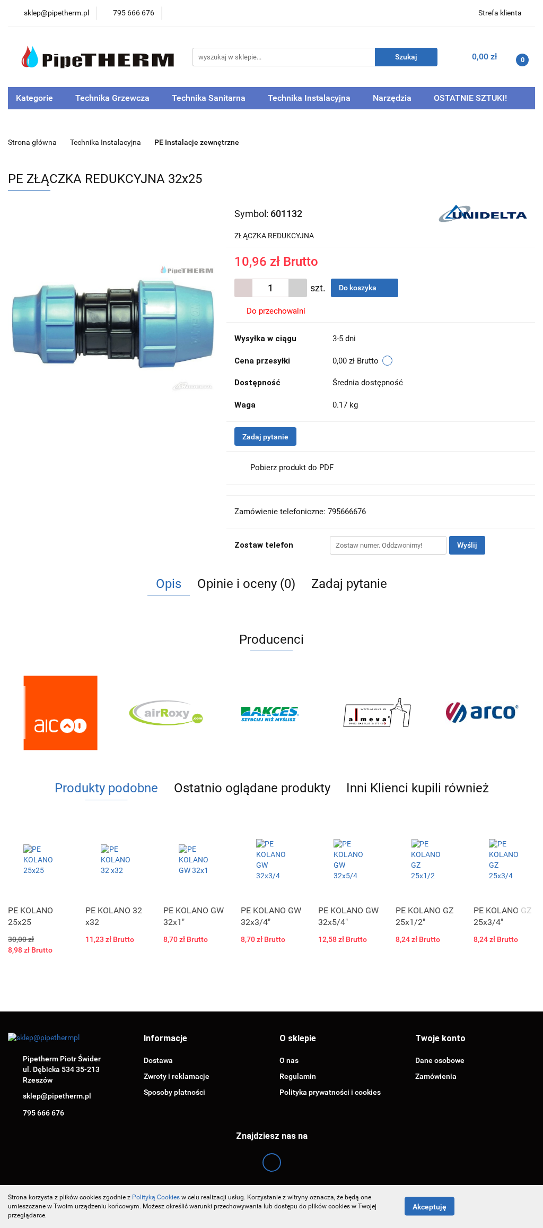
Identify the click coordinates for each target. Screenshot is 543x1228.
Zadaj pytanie (265, 437)
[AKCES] (272, 713)
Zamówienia (436, 1076)
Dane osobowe (440, 1060)
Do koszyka (358, 287)
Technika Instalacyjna (310, 98)
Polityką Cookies (156, 1197)
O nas (289, 1060)
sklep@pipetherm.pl (57, 1096)
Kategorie (35, 98)
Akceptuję (429, 1207)
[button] (165, 1039)
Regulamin (297, 1076)
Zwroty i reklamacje (176, 1076)
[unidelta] (483, 213)
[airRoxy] (166, 713)
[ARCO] (482, 713)
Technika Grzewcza (113, 98)
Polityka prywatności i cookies (330, 1092)
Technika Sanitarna (210, 98)
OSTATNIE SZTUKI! (470, 98)
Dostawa (158, 1060)
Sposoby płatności (174, 1092)
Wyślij (467, 545)
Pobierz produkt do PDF (292, 467)
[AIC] (60, 713)
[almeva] (377, 713)
